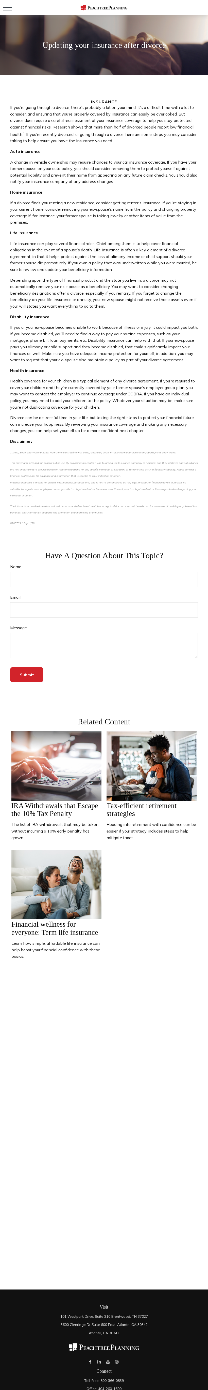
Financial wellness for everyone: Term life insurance (54, 928)
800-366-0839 (112, 1380)
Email (15, 597)
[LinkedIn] (99, 1361)
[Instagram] (116, 1361)
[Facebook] (90, 1361)
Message (18, 627)
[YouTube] (108, 1361)
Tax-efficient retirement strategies (142, 809)
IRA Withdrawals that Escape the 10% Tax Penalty (54, 809)
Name (15, 566)
